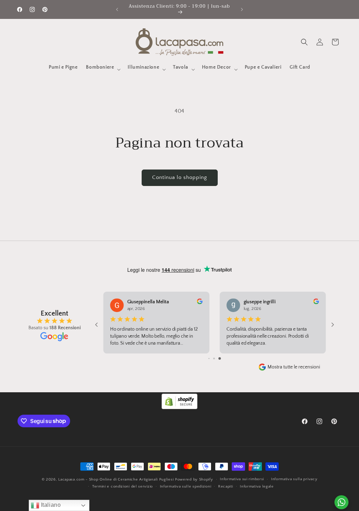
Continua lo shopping (179, 177)
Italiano (50, 505)
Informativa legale (257, 486)
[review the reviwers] (316, 303)
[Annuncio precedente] (117, 9)
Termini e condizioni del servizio (122, 486)
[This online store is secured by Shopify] (179, 407)
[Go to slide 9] (214, 358)
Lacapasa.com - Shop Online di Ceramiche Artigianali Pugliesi (116, 479)
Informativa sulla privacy (294, 479)
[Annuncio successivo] (242, 9)
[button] (102, 69)
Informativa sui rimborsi (242, 479)
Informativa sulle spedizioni (185, 486)
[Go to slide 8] (209, 358)
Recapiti (225, 486)
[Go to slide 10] (219, 358)
